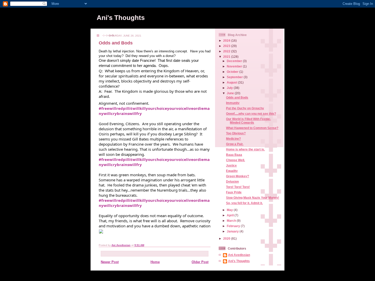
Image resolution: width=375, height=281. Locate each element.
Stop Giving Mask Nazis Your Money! (252, 197)
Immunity (233, 102)
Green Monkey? (237, 176)
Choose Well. (235, 160)
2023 (227, 46)
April (230, 215)
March (232, 220)
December (235, 61)
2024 (227, 40)
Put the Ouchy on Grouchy (245, 108)
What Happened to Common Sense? (252, 128)
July (230, 87)
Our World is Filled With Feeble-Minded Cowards (248, 120)
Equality (232, 170)
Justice (231, 165)
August (232, 82)
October (233, 71)
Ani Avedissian (239, 254)
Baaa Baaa (234, 154)
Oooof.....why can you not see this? (251, 113)
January (233, 231)
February (234, 226)
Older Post (200, 262)
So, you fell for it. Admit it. (244, 203)
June (231, 93)
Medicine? (233, 138)
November (235, 66)
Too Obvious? (236, 133)
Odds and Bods (237, 97)
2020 (227, 238)
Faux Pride (234, 192)
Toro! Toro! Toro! (238, 187)
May (230, 210)
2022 (227, 51)
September (235, 77)
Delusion (232, 181)
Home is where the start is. (245, 149)
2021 (227, 56)
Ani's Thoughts (121, 17)
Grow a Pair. (234, 144)
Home (155, 262)
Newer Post (110, 262)
